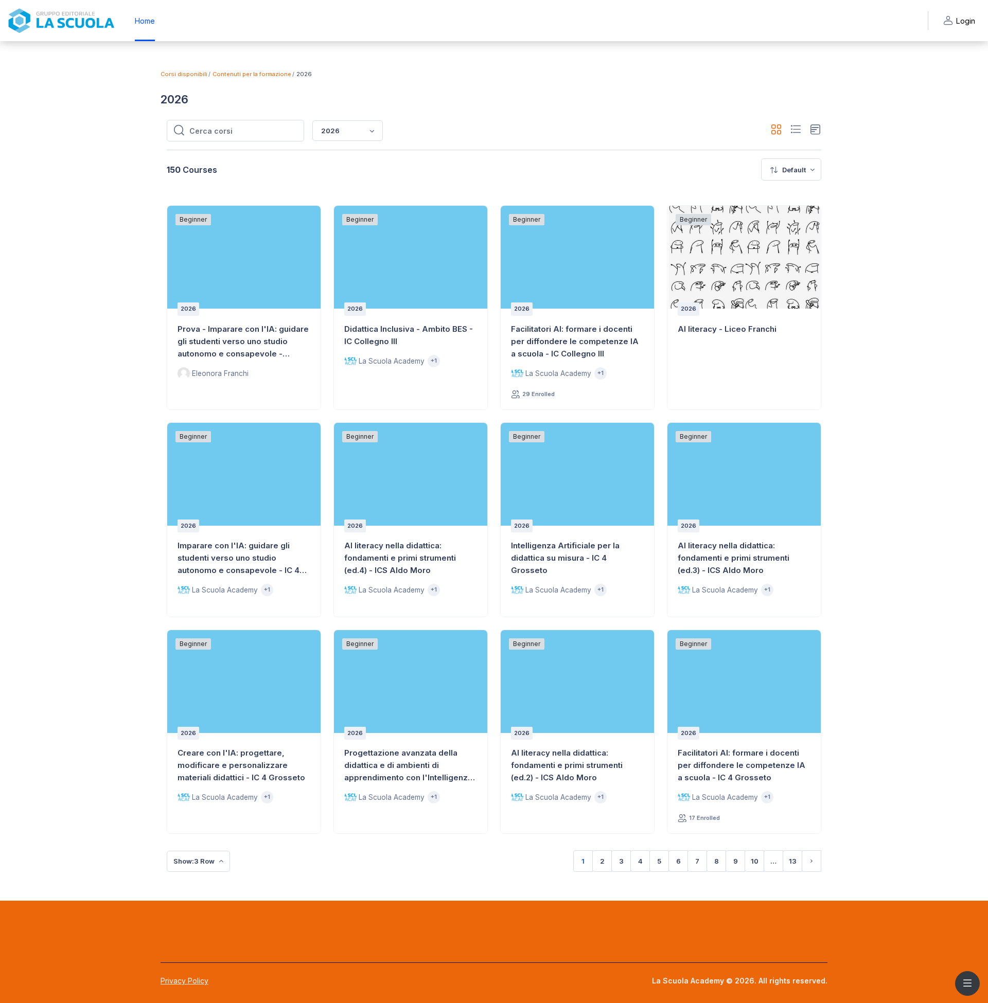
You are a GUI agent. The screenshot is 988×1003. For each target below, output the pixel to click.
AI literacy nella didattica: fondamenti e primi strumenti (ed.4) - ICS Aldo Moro (400, 558)
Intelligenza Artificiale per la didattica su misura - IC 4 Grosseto (565, 558)
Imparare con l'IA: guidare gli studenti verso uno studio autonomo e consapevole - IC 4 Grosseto (238, 559)
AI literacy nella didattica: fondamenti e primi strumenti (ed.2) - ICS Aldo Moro (567, 765)
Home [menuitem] (145, 20)
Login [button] (965, 21)
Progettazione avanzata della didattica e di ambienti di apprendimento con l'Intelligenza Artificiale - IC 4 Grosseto (408, 766)
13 (793, 861)
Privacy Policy (184, 980)
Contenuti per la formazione (252, 74)
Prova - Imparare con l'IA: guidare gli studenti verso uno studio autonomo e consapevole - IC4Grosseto (243, 342)
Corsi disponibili (184, 74)
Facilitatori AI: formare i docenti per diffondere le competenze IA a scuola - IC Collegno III (575, 341)
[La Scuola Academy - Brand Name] (61, 20)
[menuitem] (791, 169)
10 (754, 861)
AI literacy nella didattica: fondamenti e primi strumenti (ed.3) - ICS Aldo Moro (733, 558)
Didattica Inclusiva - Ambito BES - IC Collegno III (408, 335)
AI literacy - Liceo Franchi (727, 329)
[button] (776, 130)
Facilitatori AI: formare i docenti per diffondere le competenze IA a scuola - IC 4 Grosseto (741, 765)
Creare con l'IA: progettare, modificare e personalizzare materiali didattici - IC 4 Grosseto (241, 765)
